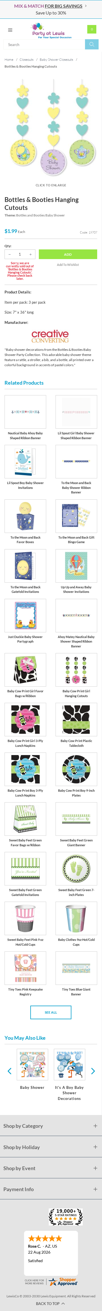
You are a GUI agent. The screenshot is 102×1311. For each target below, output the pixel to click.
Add (68, 254)
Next (92, 1070)
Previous (9, 1070)
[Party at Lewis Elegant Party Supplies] (51, 29)
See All (51, 1012)
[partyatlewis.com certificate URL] (51, 1281)
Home (9, 59)
